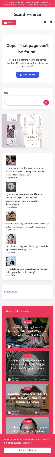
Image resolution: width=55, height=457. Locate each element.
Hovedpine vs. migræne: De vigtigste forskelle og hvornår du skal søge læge (27, 248)
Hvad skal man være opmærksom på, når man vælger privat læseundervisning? (27, 270)
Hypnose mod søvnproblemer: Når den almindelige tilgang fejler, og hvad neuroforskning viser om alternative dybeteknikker (24, 199)
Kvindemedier (11, 291)
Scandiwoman (27, 14)
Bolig (27, 389)
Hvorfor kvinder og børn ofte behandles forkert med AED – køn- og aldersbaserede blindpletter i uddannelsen (26, 171)
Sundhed (27, 322)
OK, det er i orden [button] (27, 450)
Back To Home (29, 75)
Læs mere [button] (27, 443)
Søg (6, 92)
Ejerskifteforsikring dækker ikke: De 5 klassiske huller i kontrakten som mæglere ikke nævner (27, 225)
